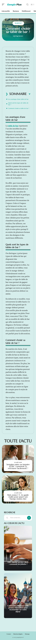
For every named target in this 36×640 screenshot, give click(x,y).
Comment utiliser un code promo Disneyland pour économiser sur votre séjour (18, 609)
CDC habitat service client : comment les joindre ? (18, 563)
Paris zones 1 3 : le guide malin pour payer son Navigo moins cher (18, 497)
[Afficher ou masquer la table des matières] (28, 94)
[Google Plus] (14, 4)
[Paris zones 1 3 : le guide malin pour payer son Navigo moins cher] (18, 489)
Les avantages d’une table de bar (18, 99)
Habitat (18, 23)
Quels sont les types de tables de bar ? (18, 104)
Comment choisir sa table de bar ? (18, 108)
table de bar (13, 126)
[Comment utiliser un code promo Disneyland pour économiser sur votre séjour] (18, 595)
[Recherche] (27, 4)
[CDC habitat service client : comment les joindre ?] (18, 548)
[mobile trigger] (3, 4)
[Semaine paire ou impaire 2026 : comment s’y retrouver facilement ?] (18, 459)
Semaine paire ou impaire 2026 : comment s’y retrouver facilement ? (18, 466)
